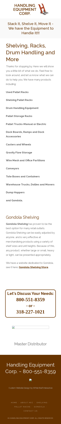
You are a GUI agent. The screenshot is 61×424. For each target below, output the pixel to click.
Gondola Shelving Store (33, 267)
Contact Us (31, 411)
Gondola (39, 407)
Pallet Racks (22, 407)
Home (14, 403)
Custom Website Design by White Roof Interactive (30, 388)
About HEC (27, 403)
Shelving (42, 403)
